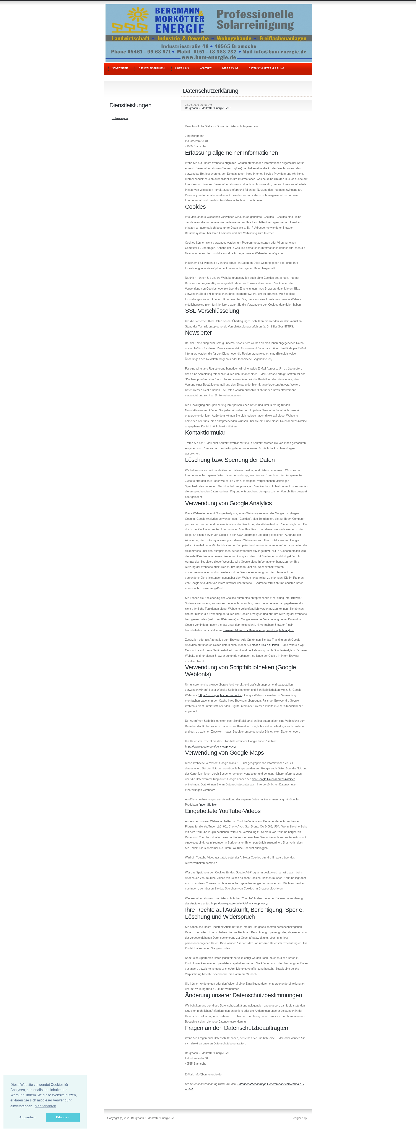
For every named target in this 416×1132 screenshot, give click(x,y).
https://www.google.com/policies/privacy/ (210, 746)
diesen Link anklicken (265, 645)
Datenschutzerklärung (266, 68)
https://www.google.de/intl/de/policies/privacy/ (239, 903)
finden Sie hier (207, 804)
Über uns (182, 68)
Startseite (120, 68)
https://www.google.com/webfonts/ (220, 695)
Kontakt (205, 68)
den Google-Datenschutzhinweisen (273, 779)
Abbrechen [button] (27, 1117)
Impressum (230, 68)
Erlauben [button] (62, 1117)
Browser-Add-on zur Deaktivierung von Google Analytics (258, 630)
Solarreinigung (120, 118)
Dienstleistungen (151, 68)
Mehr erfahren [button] (45, 1106)
